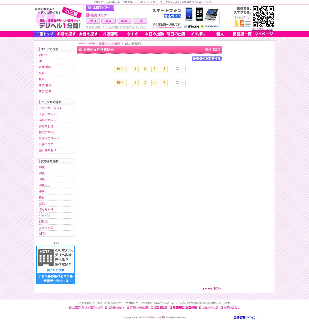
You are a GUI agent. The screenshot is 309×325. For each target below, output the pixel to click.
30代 (42, 179)
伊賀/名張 (45, 85)
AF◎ (42, 233)
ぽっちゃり (46, 209)
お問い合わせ (232, 307)
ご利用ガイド (116, 307)
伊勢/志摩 (45, 91)
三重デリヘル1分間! (109, 43)
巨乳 (42, 203)
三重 (140, 21)
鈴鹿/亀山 (45, 67)
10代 (42, 167)
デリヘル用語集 (139, 307)
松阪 (42, 79)
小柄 (42, 191)
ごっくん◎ (46, 227)
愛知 (93, 21)
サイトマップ (210, 307)
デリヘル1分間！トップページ (100, 8)
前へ (120, 68)
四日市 (43, 55)
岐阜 (124, 21)
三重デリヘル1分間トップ (87, 307)
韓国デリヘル (47, 132)
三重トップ (45, 34)
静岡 (109, 21)
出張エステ (46, 144)
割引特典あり (47, 150)
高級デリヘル (47, 120)
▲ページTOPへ (212, 288)
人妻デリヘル (47, 114)
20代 (42, 173)
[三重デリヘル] (58, 18)
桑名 (42, 73)
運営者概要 (160, 307)
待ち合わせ (46, 126)
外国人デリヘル (49, 138)
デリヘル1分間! (86, 43)
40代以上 (44, 185)
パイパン (44, 215)
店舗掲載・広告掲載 (185, 307)
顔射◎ (43, 221)
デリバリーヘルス (50, 108)
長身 (42, 197)
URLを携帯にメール (262, 29)
